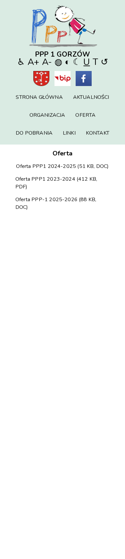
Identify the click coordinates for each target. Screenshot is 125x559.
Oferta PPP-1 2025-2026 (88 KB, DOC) (55, 203)
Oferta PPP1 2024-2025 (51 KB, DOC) (62, 166)
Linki (69, 133)
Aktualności (91, 97)
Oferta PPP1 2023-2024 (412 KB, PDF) (56, 183)
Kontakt (97, 133)
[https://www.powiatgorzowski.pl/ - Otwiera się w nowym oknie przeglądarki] (41, 79)
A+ (33, 62)
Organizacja (47, 115)
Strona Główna (39, 97)
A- (47, 62)
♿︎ (21, 62)
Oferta (85, 115)
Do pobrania (34, 133)
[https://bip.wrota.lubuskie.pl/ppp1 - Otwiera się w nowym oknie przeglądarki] (62, 79)
